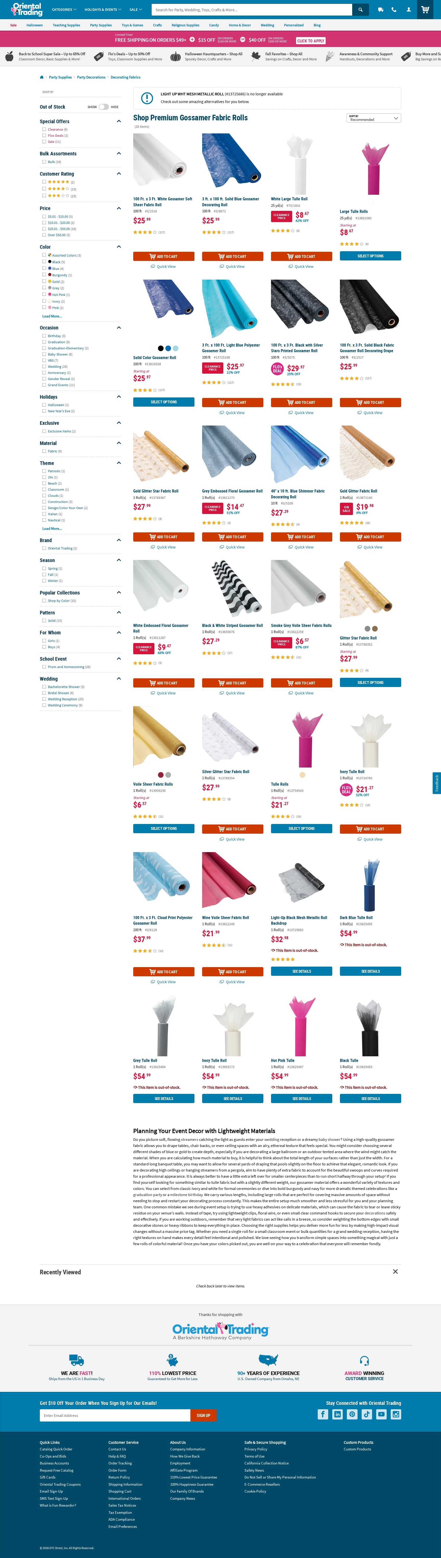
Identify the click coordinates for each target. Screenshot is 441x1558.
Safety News (254, 1470)
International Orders (124, 1498)
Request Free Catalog (57, 1470)
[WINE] (161, 775)
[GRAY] (168, 775)
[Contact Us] (394, 9)
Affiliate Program (184, 1470)
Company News (182, 1498)
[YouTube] (381, 1414)
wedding (271, 1139)
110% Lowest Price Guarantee (193, 1477)
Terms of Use (254, 1456)
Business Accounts (54, 1463)
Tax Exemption (120, 1512)
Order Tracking (120, 1463)
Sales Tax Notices (122, 1505)
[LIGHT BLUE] (176, 348)
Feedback (436, 783)
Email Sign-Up (51, 1491)
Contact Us (117, 1449)
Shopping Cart (119, 1491)
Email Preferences (122, 1526)
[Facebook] (323, 1414)
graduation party (147, 1194)
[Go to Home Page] (42, 77)
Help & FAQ (117, 1456)
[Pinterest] (352, 1414)
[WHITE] (371, 202)
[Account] (409, 9)
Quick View (166, 266)
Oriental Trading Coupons (60, 1484)
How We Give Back (185, 1456)
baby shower (329, 1139)
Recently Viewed (60, 1272)
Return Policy (119, 1477)
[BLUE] (168, 348)
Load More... (52, 316)
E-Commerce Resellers (262, 1484)
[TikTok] (367, 1414)
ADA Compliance (121, 1519)
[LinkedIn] (337, 1414)
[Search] (360, 10)
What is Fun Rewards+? (58, 1505)
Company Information (187, 1449)
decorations (375, 1213)
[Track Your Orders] (380, 9)
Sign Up (203, 1415)
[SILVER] (367, 629)
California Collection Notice (266, 1463)
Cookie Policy (255, 1491)
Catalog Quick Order (56, 1449)
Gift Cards (47, 1477)
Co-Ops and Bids (53, 1456)
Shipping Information (125, 1484)
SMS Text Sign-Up (54, 1498)
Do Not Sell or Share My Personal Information (280, 1477)
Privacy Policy (255, 1449)
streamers (189, 1139)
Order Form (117, 1470)
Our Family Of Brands (187, 1491)
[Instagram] (396, 1414)
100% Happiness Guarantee (191, 1484)
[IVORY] (302, 775)
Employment (180, 1463)
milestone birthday (186, 1194)
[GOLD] (375, 629)
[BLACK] (161, 348)
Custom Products (357, 1449)
